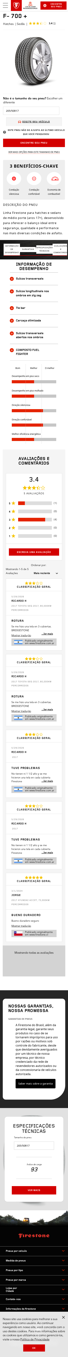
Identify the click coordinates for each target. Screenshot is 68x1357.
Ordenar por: (38, 565)
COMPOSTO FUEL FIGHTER (27, 352)
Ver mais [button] (34, 1190)
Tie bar (20, 308)
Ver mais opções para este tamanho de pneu (34, 152)
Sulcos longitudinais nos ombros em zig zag (32, 293)
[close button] (63, 1317)
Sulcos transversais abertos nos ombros (30, 335)
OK (34, 1348)
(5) (54, 23)
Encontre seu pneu (56, 5)
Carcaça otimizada (28, 320)
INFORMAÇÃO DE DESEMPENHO (12, 249)
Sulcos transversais (30, 278)
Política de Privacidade (35, 1339)
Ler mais (48, 634)
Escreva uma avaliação (34, 552)
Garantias (28, 249)
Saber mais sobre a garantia (35, 1083)
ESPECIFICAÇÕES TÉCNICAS (44, 249)
